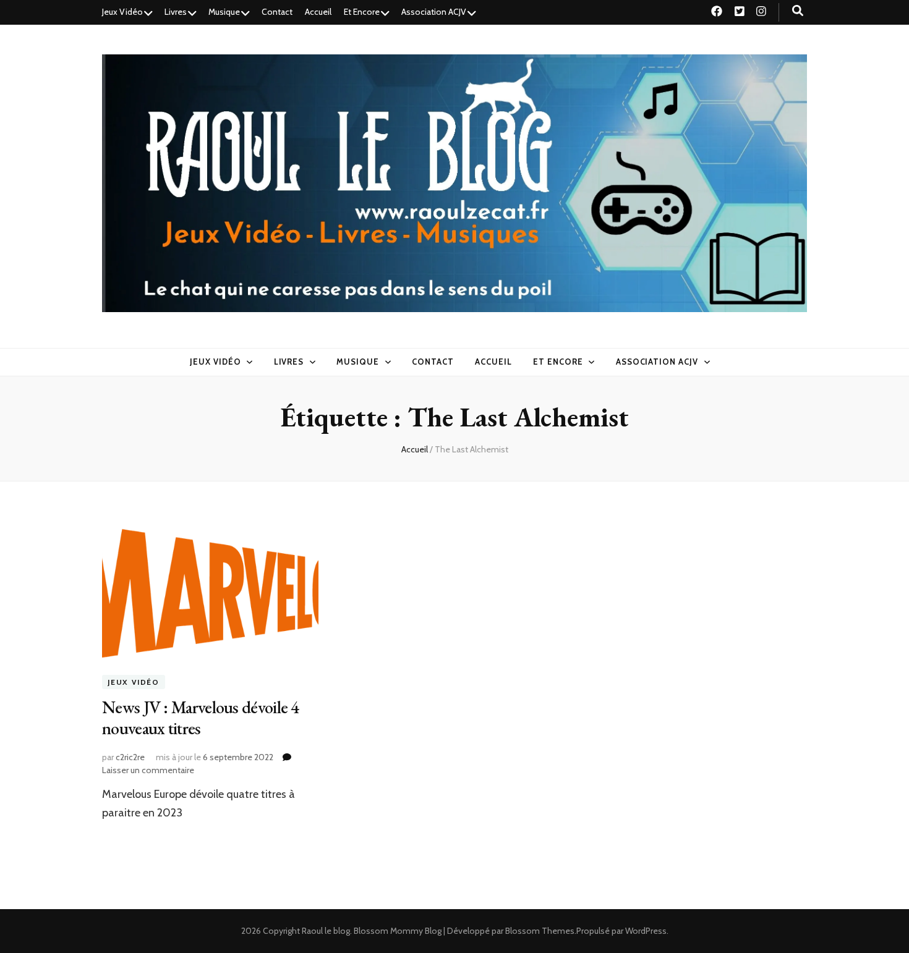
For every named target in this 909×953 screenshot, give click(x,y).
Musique (224, 11)
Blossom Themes (539, 930)
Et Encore (362, 11)
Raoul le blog (326, 930)
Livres (175, 11)
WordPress (646, 930)
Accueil (318, 11)
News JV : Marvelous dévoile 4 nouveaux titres (200, 717)
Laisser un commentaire (148, 770)
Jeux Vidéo (122, 11)
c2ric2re (130, 757)
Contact (277, 11)
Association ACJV (433, 11)
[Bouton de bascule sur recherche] (797, 11)
